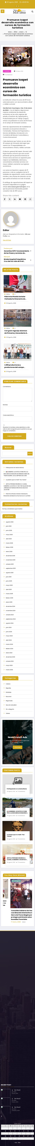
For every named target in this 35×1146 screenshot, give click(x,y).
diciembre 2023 (10, 657)
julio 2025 (8, 577)
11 (19, 1126)
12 (23, 1126)
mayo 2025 (9, 585)
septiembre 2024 (11, 619)
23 (10, 1131)
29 (5, 1133)
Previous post (8, 248)
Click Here (17, 747)
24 (15, 1131)
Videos (8, 713)
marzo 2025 (9, 593)
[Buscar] (32, 11)
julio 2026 (8, 526)
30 (10, 1133)
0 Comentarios (8, 74)
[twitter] (10, 199)
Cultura (8, 684)
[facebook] (4, 199)
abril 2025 (9, 589)
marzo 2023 (9, 670)
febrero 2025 (9, 598)
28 (32, 1131)
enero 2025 (9, 602)
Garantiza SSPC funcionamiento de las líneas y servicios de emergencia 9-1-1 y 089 (16, 252)
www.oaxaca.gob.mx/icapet (17, 187)
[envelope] (20, 199)
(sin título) (17, 1085)
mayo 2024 (9, 636)
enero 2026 (9, 551)
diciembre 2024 (10, 606)
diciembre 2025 (10, 556)
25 (19, 1131)
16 (10, 1128)
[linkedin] (15, 199)
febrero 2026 (9, 547)
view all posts (7, 240)
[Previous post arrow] (30, 251)
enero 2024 (9, 653)
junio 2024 (9, 631)
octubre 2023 (10, 661)
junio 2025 (9, 581)
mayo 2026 (9, 534)
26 (23, 1131)
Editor (6, 230)
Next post (7, 256)
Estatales (7, 71)
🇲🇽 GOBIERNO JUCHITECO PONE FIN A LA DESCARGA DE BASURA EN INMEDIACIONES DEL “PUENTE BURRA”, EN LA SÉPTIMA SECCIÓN (16, 473)
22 (5, 1131)
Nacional (8, 696)
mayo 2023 (9, 665)
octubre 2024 (10, 615)
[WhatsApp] (30, 199)
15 (5, 1128)
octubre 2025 (10, 564)
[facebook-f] (16, 6)
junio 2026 (9, 530)
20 (28, 1128)
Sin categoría (10, 709)
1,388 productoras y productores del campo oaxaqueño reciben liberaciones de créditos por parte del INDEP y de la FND (16, 366)
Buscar (8, 448)
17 (14, 1128)
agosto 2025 (9, 572)
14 (32, 1126)
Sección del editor (11, 705)
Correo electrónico (8, 415)
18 (19, 1128)
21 (32, 1128)
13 (28, 1126)
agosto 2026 (9, 522)
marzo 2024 (9, 644)
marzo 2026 (9, 543)
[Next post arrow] (30, 260)
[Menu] (2, 11)
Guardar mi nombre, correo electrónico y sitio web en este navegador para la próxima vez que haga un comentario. (17, 429)
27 (28, 1131)
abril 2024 (9, 640)
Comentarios (7, 386)
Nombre (5, 405)
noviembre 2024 (10, 610)
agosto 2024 (9, 623)
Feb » (19, 1137)
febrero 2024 (9, 648)
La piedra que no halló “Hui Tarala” (16, 480)
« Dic (15, 1137)
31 (14, 1133)
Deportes (8, 688)
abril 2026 (9, 539)
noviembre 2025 (10, 560)
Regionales (9, 701)
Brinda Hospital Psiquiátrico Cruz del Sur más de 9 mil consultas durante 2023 (15, 260)
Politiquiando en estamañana (15, 467)
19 (23, 1128)
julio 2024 (8, 627)
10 (14, 1126)
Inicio (5, 1145)
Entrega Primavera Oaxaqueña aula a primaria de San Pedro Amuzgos (16, 911)
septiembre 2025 (11, 568)
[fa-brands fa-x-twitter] (19, 6)
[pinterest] (25, 199)
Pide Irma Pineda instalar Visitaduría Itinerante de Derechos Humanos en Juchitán (14, 297)
